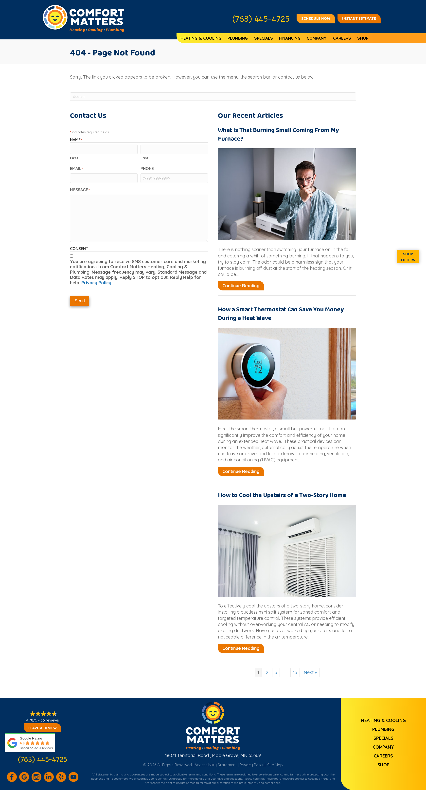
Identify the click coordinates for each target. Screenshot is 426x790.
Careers (342, 38)
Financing (290, 38)
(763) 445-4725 (42, 759)
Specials (263, 38)
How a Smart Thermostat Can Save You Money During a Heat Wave (281, 314)
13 (295, 672)
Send (79, 300)
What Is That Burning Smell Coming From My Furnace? (278, 134)
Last (144, 158)
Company (317, 38)
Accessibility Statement (216, 764)
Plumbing (238, 38)
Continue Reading (243, 285)
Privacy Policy (96, 283)
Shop (363, 38)
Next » (310, 672)
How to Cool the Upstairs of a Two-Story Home (282, 495)
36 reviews (50, 720)
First (74, 158)
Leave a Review (42, 727)
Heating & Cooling (200, 38)
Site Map (275, 764)
